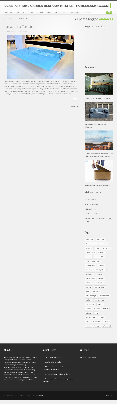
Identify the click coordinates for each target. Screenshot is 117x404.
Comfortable (99, 257)
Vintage (97, 326)
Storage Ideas (91, 317)
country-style (90, 265)
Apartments (9, 12)
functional (89, 283)
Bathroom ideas (91, 244)
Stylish (101, 317)
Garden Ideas (99, 287)
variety (88, 326)
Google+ (41, 395)
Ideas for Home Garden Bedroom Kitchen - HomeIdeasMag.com (56, 6)
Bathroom (20, 12)
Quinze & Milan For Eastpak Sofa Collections (96, 125)
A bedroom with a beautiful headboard (98, 98)
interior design (91, 296)
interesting (96, 291)
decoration (89, 274)
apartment (89, 239)
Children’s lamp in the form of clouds (57, 374)
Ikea (87, 291)
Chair (98, 248)
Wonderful (107, 326)
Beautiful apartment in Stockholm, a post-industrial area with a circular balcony (99, 155)
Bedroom (30, 12)
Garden (49, 12)
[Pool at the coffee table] (19, 27)
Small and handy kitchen (53, 362)
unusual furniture (91, 226)
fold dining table (90, 199)
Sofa (96, 313)
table (87, 322)
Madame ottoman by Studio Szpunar (97, 186)
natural (105, 309)
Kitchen (65, 12)
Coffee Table (90, 252)
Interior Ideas (104, 296)
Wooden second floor (92, 214)
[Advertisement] (99, 47)
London (100, 304)
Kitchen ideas (99, 300)
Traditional (96, 322)
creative (101, 265)
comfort (88, 257)
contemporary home (93, 261)
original (88, 313)
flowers (101, 278)
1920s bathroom (90, 209)
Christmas (106, 248)
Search (109, 12)
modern (97, 309)
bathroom (100, 239)
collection (101, 252)
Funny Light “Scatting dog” (54, 357)
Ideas (57, 12)
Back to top (109, 395)
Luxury (88, 309)
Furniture (40, 12)
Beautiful (104, 244)
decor (88, 270)
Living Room (75, 12)
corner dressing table (92, 204)
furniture (99, 283)
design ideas (90, 278)
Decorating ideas (99, 270)
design (99, 274)
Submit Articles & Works (87, 357)
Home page (11, 18)
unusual (107, 322)
